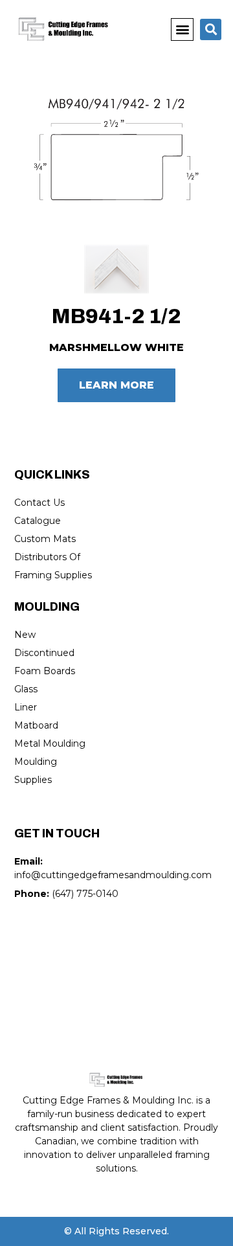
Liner (25, 707)
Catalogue (37, 521)
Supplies (33, 780)
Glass (26, 689)
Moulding (35, 761)
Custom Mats (45, 539)
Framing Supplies (53, 575)
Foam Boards (44, 671)
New (25, 634)
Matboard (36, 725)
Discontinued (44, 653)
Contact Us (39, 502)
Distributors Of (47, 557)
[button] (182, 29)
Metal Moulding (49, 743)
